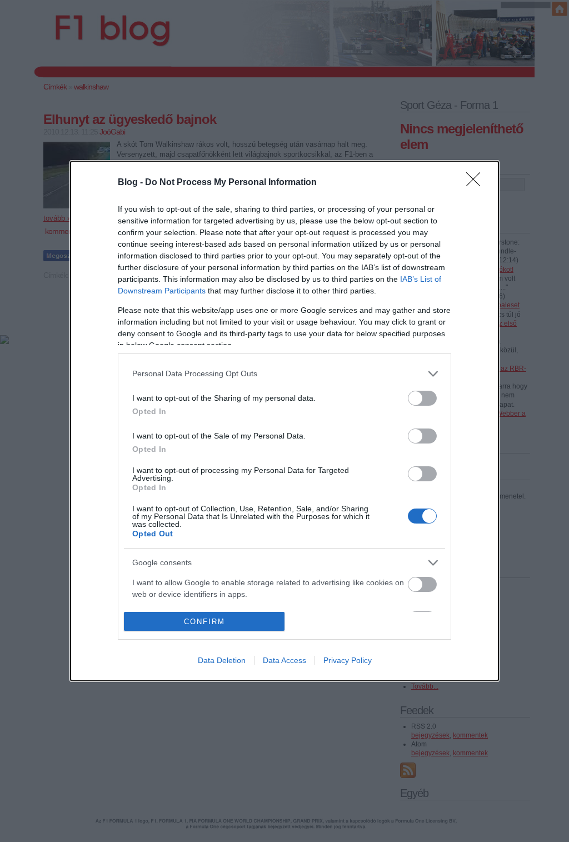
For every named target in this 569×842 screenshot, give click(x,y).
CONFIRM (204, 621)
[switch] (422, 398)
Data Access (284, 660)
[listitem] (284, 374)
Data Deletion (222, 660)
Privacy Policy (347, 660)
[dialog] (284, 421)
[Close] (476, 182)
